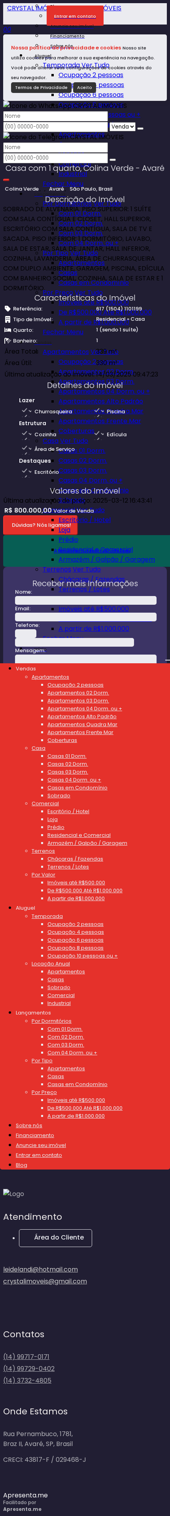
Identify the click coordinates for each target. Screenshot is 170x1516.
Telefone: (27, 625)
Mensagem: (30, 650)
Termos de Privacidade (41, 87)
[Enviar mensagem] (140, 128)
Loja (64, 529)
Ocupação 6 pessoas (91, 94)
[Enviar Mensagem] (113, 160)
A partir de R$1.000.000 (94, 322)
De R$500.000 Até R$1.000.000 (105, 312)
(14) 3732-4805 (27, 1380)
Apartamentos (66, 351)
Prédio (68, 539)
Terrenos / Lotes (84, 589)
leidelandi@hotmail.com (40, 1269)
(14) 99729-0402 (29, 1368)
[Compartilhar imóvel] (6, 180)
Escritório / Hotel (85, 519)
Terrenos (57, 569)
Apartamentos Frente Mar (100, 421)
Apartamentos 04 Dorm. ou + (104, 391)
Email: (22, 608)
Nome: (23, 592)
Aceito (84, 87)
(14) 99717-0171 (26, 1356)
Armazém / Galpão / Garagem (107, 559)
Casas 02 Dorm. (83, 460)
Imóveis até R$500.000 (94, 608)
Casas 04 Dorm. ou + (91, 480)
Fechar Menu (63, 332)
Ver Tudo (89, 292)
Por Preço (58, 292)
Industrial (73, 173)
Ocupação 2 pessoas (91, 74)
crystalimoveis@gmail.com (45, 1281)
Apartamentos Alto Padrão (101, 401)
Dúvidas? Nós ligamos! (41, 525)
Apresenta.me (25, 1495)
